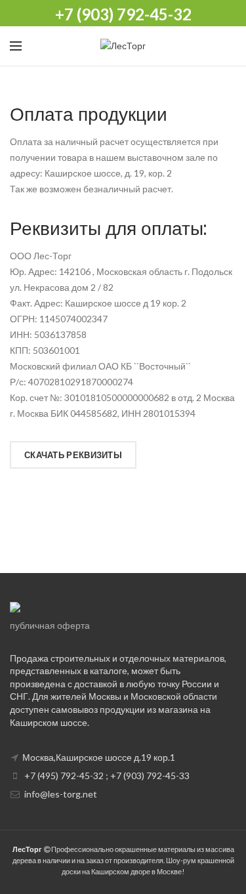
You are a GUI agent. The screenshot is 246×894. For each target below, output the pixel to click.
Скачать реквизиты (73, 455)
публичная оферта (50, 625)
